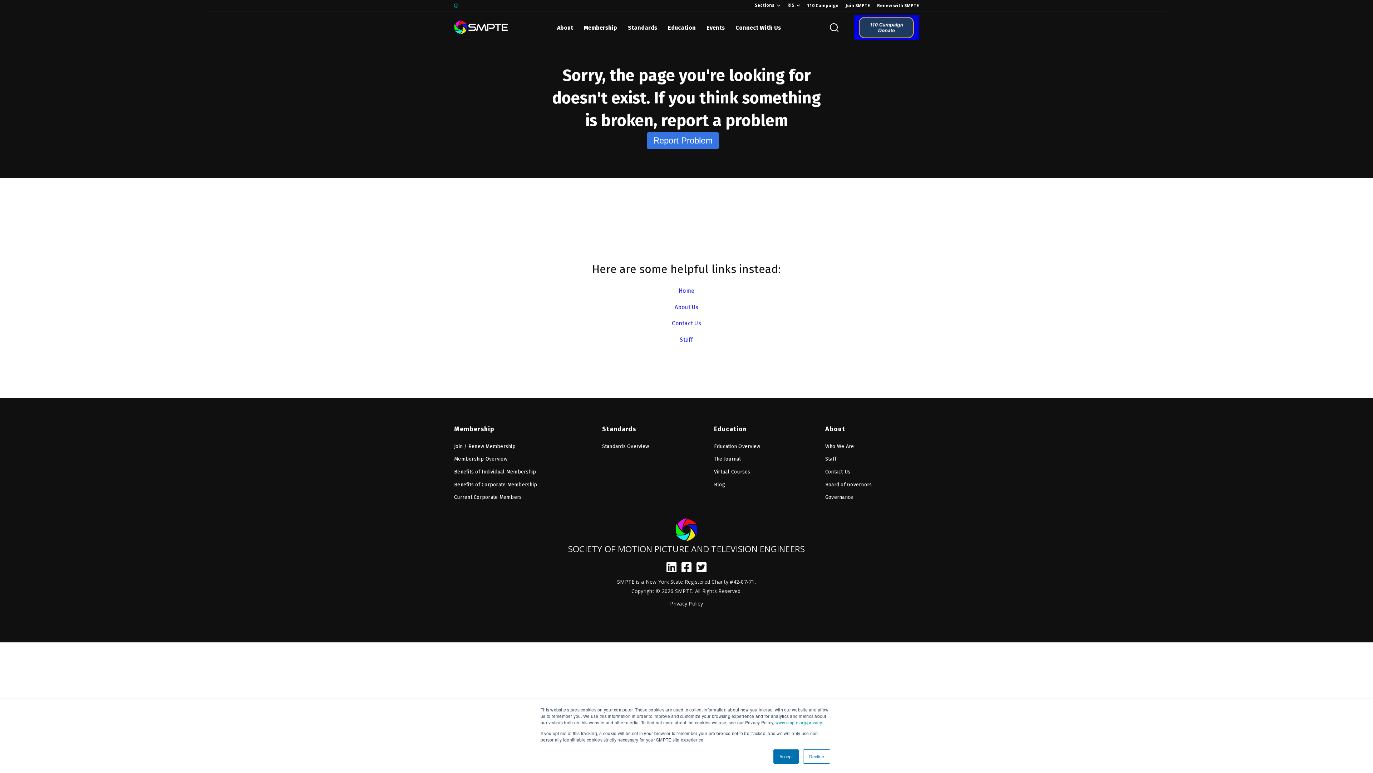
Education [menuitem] (730, 429)
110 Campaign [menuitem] (822, 6)
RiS (790, 5)
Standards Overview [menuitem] (625, 446)
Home (686, 290)
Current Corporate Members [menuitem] (488, 497)
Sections (764, 5)
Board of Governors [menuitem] (848, 485)
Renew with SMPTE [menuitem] (898, 6)
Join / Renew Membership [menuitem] (485, 446)
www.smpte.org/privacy (799, 722)
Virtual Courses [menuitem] (732, 472)
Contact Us (686, 323)
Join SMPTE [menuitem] (858, 6)
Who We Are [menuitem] (839, 446)
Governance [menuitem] (839, 497)
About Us (687, 307)
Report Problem (683, 140)
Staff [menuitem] (830, 459)
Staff (686, 339)
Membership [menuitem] (474, 429)
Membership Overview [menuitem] (480, 459)
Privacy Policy (686, 603)
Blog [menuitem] (719, 485)
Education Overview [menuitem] (737, 446)
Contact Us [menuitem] (838, 472)
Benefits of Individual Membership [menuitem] (495, 472)
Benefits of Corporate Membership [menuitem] (495, 485)
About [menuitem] (835, 429)
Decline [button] (816, 756)
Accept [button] (786, 756)
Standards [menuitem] (619, 429)
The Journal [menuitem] (727, 459)
